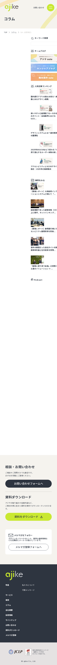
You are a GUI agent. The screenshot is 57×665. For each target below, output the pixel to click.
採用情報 (9, 615)
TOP (5, 32)
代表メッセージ (28, 590)
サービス (9, 595)
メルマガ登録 (11, 635)
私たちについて (28, 585)
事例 (7, 600)
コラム (14, 32)
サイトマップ (11, 620)
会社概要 (9, 610)
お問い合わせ (38, 7)
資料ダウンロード (13, 630)
